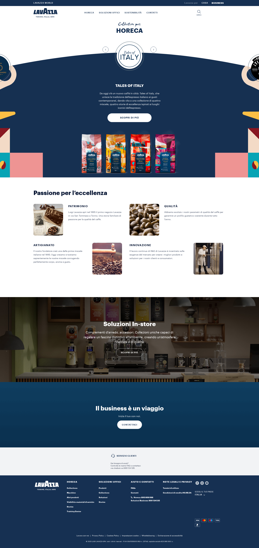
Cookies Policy (113, 536)
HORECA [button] (89, 13)
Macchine (71, 493)
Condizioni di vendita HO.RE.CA (177, 493)
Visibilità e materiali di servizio (80, 502)
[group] (129, 56)
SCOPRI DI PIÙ (129, 118)
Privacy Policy (98, 536)
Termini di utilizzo (171, 488)
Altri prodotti (73, 497)
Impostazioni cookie (130, 536)
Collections (72, 488)
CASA (205, 3)
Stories (70, 507)
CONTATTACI (129, 425)
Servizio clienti (127, 456)
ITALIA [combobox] (198, 495)
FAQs (133, 488)
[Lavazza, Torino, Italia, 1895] (45, 13)
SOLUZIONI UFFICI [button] (109, 13)
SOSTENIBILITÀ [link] (133, 13)
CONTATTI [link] (152, 13)
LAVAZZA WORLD (43, 3)
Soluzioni (103, 497)
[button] (199, 12)
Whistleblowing (148, 536)
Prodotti (102, 488)
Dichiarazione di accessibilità (170, 536)
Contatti (134, 493)
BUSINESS (218, 3)
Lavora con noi (82, 536)
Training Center (74, 511)
